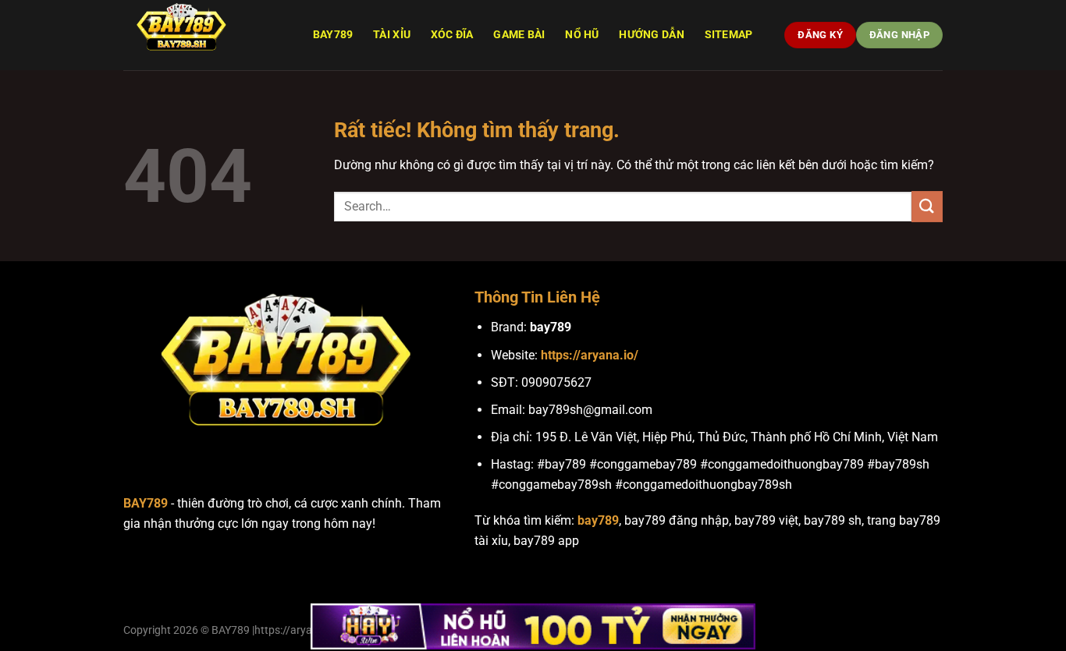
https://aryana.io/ (589, 355)
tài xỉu (391, 34)
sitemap (729, 34)
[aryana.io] (201, 35)
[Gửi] (927, 206)
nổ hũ (582, 34)
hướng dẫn (651, 34)
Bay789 (333, 34)
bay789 (598, 520)
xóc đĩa (452, 34)
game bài (519, 34)
